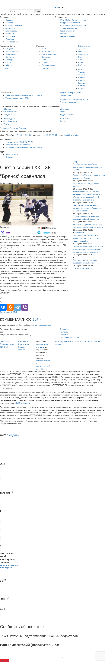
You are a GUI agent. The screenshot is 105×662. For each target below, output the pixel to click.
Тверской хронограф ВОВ (17, 98)
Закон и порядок (49, 54)
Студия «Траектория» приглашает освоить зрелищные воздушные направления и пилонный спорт (88, 249)
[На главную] (25, 4)
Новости (9, 19)
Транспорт (46, 56)
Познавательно (49, 65)
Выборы (81, 65)
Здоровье (82, 48)
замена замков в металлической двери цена (43, 364)
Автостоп (64, 33)
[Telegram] (17, 307)
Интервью (9, 33)
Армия (81, 62)
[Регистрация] (58, 7)
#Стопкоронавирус (13, 25)
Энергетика (83, 54)
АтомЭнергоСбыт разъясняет (73, 25)
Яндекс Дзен (9, 118)
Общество (10, 48)
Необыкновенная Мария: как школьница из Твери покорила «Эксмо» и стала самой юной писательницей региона (86, 195)
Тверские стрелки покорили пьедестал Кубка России (85, 261)
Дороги (45, 62)
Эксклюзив (10, 36)
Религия (81, 82)
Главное (9, 22)
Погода (81, 80)
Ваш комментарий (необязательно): (29, 644)
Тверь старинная (67, 30)
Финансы (82, 51)
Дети (80, 69)
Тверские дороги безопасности (74, 99)
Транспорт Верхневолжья (71, 92)
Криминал (46, 51)
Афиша (8, 65)
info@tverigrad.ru (71, 135)
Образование (84, 46)
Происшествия (12, 51)
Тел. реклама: (19, 141)
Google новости (10, 121)
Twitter (63, 121)
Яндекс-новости (21, 348)
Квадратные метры (68, 28)
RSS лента (65, 118)
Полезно (45, 67)
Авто (7, 67)
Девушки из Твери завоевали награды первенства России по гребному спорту (87, 208)
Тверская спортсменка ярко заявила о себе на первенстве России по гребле (86, 238)
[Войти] (55, 7)
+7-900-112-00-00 (23, 135)
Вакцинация (65, 95)
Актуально (10, 28)
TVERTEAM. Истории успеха (73, 19)
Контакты (64, 331)
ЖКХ (44, 48)
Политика (9, 56)
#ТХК (15, 312)
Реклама (22, 128)
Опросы (9, 156)
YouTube (7, 124)
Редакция (14, 128)
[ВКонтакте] (3, 307)
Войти (36, 319)
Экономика (10, 54)
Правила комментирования (17, 144)
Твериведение (11, 41)
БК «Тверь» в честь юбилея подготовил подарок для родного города (87, 167)
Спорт (8, 62)
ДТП (44, 59)
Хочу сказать (11, 30)
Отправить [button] (4, 660)
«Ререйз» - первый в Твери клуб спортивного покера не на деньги (88, 225)
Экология (82, 74)
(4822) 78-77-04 (50, 135)
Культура (9, 59)
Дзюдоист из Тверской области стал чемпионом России (89, 176)
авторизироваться (43, 324)
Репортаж (9, 39)
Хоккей (9, 312)
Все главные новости (82, 268)
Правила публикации (69, 337)
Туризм (81, 72)
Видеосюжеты (11, 154)
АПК (80, 59)
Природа (82, 77)
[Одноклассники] (10, 307)
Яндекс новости (67, 114)
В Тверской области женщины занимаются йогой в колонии (86, 217)
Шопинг (81, 85)
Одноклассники (10, 111)
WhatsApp (64, 109)
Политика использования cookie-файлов (23, 147)
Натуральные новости (70, 22)
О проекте (4, 128)
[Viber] (24, 307)
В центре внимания (69, 102)
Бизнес (81, 88)
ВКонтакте (8, 109)
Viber (62, 111)
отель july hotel (61, 341)
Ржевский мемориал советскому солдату (23, 95)
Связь (80, 56)
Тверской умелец (67, 36)
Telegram (7, 114)
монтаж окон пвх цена (42, 345)
